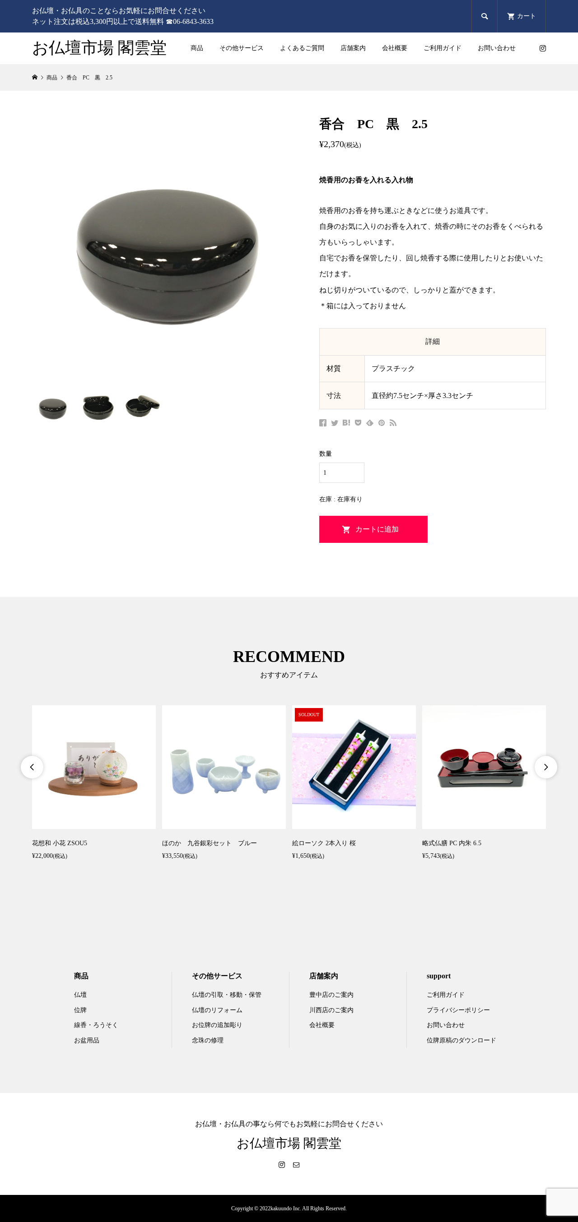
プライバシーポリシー (458, 1010)
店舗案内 (353, 48)
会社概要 (394, 48)
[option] (94, 783)
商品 (197, 48)
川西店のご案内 (331, 1010)
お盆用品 (86, 1040)
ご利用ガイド (442, 48)
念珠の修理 (208, 1040)
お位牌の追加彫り (217, 1025)
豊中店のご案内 (331, 994)
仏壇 (80, 994)
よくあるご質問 (302, 48)
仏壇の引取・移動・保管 (226, 994)
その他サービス (241, 48)
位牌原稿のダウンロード (461, 1040)
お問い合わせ (497, 48)
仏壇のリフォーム (217, 1010)
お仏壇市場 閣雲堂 (99, 48)
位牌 (80, 1010)
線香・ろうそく (96, 1025)
